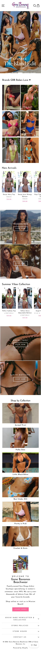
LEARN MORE (20, 609)
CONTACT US (20, 637)
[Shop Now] (20, 227)
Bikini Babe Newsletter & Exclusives (20, 619)
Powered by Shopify (20, 648)
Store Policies (20, 625)
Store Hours (20, 631)
